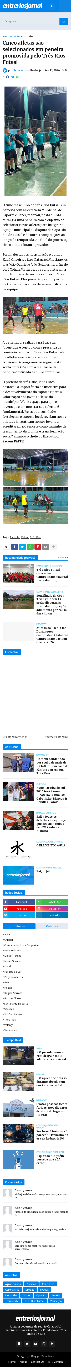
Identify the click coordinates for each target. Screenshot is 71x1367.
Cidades (19, 926)
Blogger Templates (42, 1356)
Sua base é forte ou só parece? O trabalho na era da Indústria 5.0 (52, 1135)
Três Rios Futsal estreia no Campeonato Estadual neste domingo (52, 575)
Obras (26, 1295)
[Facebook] (7, 77)
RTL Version (55, 1361)
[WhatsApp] (17, 77)
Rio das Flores (12, 998)
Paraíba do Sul (12, 971)
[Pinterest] (37, 547)
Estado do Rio (12, 950)
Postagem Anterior (15, 736)
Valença (8, 1025)
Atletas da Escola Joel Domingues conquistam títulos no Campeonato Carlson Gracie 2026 (52, 635)
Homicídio (11, 1295)
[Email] (45, 547)
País (6, 982)
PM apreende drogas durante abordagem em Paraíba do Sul (51, 1081)
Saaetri (55, 1295)
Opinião (40, 1295)
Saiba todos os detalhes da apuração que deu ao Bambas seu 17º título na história (51, 824)
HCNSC (44, 1289)
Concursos (48, 1284)
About (23, 1361)
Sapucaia (9, 1009)
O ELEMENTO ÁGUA (50, 845)
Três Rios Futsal (34, 1301)
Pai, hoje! (42, 871)
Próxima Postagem (55, 736)
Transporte (12, 1301)
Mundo (8, 966)
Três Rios (35, 537)
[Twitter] (12, 77)
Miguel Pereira (13, 955)
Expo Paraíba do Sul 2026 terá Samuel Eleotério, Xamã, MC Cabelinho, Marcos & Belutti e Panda (51, 795)
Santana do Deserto (16, 1003)
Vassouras (10, 1030)
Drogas (29, 1289)
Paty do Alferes (13, 977)
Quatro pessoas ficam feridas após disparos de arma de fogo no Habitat (52, 1109)
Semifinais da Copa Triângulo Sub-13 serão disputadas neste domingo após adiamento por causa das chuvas (51, 604)
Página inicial (12, 36)
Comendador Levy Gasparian (21, 945)
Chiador (8, 939)
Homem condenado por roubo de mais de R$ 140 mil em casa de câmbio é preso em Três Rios (52, 766)
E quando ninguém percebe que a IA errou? (50, 1159)
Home (12, 1361)
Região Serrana (13, 993)
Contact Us (37, 1361)
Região (8, 987)
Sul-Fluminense (13, 1014)
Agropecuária (13, 1284)
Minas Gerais (12, 961)
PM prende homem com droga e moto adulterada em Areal (51, 1055)
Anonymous (23, 1190)
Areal (7, 934)
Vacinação (56, 1301)
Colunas (52, 926)
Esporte (28, 36)
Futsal (24, 537)
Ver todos (63, 557)
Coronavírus (12, 1289)
